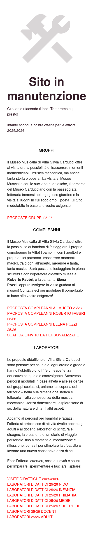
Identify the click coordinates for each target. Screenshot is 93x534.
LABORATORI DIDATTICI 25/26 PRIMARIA (42, 495)
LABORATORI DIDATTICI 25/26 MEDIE (38, 500)
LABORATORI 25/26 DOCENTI (32, 511)
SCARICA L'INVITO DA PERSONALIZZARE (43, 335)
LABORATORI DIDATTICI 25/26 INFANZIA (41, 489)
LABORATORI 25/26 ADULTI (30, 516)
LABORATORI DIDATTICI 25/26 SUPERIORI (43, 505)
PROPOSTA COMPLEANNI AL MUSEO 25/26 (44, 307)
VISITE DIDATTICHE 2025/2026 (33, 478)
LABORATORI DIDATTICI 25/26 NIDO (37, 484)
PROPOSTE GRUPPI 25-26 (30, 217)
